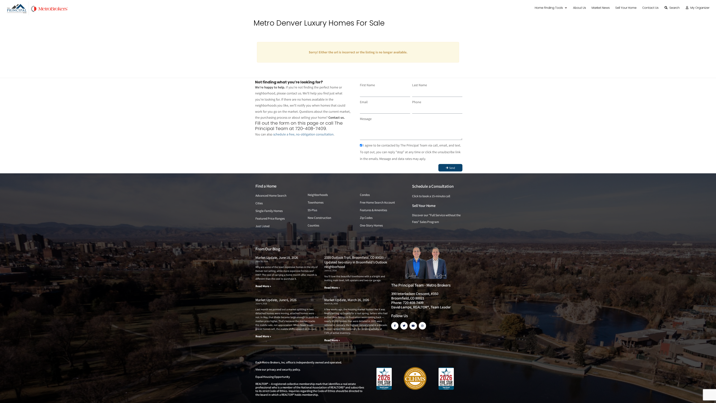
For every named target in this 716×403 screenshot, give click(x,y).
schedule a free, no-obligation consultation (303, 134)
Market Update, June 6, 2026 (275, 300)
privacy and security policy (283, 369)
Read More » (263, 286)
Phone (416, 102)
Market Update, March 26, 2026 (346, 300)
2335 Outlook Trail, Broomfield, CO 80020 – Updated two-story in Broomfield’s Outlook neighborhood (355, 262)
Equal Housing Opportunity (272, 377)
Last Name (419, 85)
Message (366, 119)
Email (364, 102)
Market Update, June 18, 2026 (276, 257)
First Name (367, 85)
